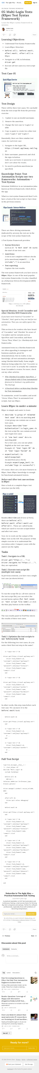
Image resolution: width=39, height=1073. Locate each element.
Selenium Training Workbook (12, 8)
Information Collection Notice (20, 920)
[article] (19, 985)
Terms (23, 1059)
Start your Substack (14, 1064)
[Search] (35, 973)
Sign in (35, 2)
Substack (10, 1069)
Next (32, 936)
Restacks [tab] (14, 949)
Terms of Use (28, 918)
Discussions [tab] (16, 973)
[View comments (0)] (10, 35)
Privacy (18, 1059)
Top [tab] (4, 973)
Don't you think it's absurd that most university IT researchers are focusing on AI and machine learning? (14, 1017)
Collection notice (32, 1059)
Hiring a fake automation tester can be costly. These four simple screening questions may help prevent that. (14, 986)
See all (5, 1033)
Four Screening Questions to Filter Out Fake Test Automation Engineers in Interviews (14, 980)
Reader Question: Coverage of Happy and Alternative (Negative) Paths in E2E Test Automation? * (13, 998)
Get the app (29, 1064)
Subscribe (28, 2)
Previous (7, 936)
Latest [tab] (9, 973)
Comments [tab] (6, 949)
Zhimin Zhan (9, 28)
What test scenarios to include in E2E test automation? (15, 1004)
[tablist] (10, 949)
